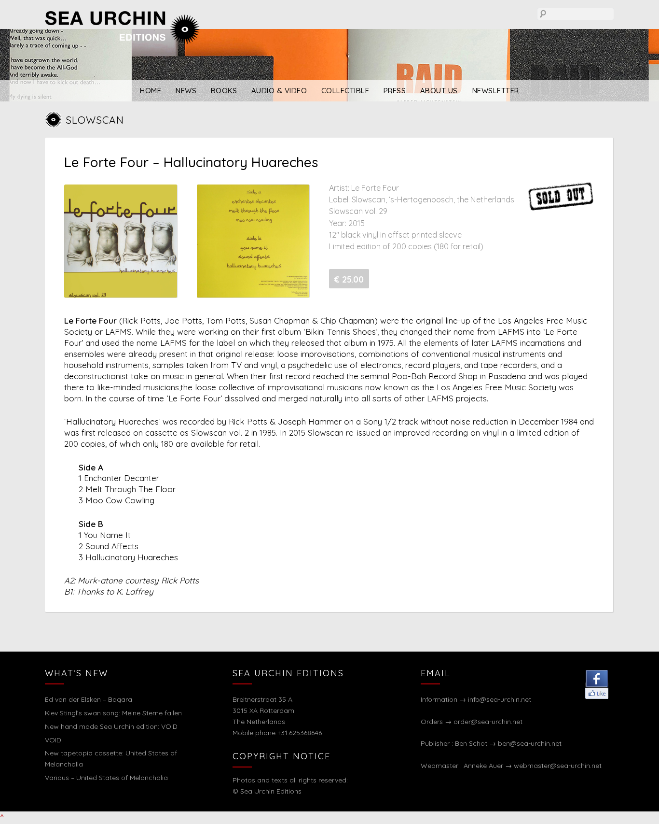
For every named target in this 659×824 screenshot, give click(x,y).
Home (150, 90)
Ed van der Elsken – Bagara (88, 699)
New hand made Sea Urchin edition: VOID (111, 726)
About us (439, 90)
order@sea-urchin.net (487, 721)
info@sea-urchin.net (499, 699)
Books (224, 90)
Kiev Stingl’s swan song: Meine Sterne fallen (113, 713)
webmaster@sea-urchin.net (558, 765)
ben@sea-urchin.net (530, 743)
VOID (53, 740)
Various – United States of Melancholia (106, 777)
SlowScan (95, 120)
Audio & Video (279, 90)
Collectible (345, 90)
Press (395, 90)
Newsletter (495, 90)
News (186, 90)
